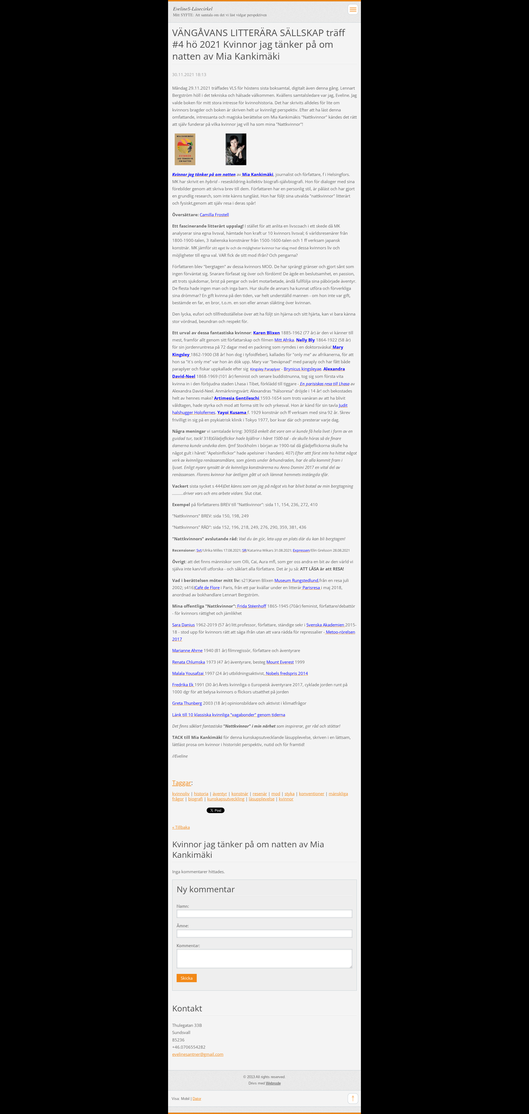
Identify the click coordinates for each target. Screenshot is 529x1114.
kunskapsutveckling (225, 799)
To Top (353, 1098)
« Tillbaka (181, 827)
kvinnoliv (181, 793)
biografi (195, 799)
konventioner (311, 793)
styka (290, 793)
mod (275, 793)
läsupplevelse (261, 799)
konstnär (239, 793)
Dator (197, 1099)
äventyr (220, 793)
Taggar (181, 782)
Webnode (273, 1083)
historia (201, 793)
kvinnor (286, 799)
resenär (260, 793)
